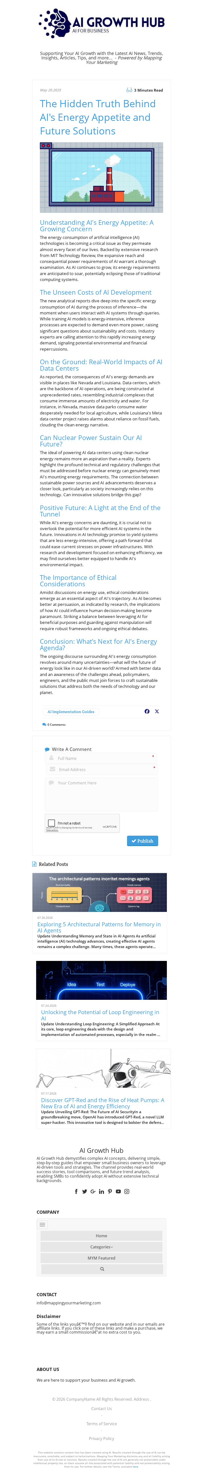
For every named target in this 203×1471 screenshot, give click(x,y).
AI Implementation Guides (71, 711)
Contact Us (101, 1408)
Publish (144, 841)
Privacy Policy (101, 1438)
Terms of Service (101, 1423)
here (135, 1466)
